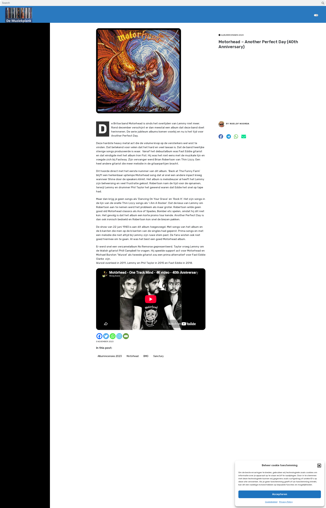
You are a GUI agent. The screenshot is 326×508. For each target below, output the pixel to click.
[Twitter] (106, 336)
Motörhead (133, 356)
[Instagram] (119, 336)
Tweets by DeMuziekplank (20, 27)
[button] (319, 465)
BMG (145, 356)
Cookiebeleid (271, 502)
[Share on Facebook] (221, 137)
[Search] (323, 3)
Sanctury (158, 356)
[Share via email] (243, 137)
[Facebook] (99, 336)
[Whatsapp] (113, 336)
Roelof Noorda (239, 123)
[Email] (126, 336)
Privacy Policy (286, 502)
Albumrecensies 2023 (110, 356)
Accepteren (279, 494)
